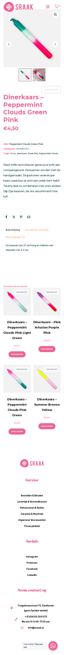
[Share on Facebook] (6, 217)
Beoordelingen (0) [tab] (15, 237)
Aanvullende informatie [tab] (36, 229)
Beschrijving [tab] (13, 229)
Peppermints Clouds (48, 153)
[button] (55, 15)
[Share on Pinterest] (21, 217)
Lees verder (17, 354)
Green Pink (33, 153)
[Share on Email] (29, 217)
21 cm (13, 153)
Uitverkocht (22, 148)
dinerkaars (22, 153)
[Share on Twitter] (14, 217)
